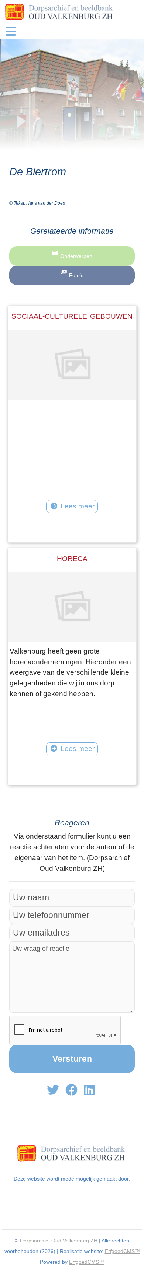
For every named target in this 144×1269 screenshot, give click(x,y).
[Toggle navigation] (11, 31)
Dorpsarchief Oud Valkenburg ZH (58, 1240)
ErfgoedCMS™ (122, 1251)
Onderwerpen (76, 256)
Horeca (72, 559)
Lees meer (78, 506)
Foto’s (76, 275)
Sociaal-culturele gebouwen (72, 316)
